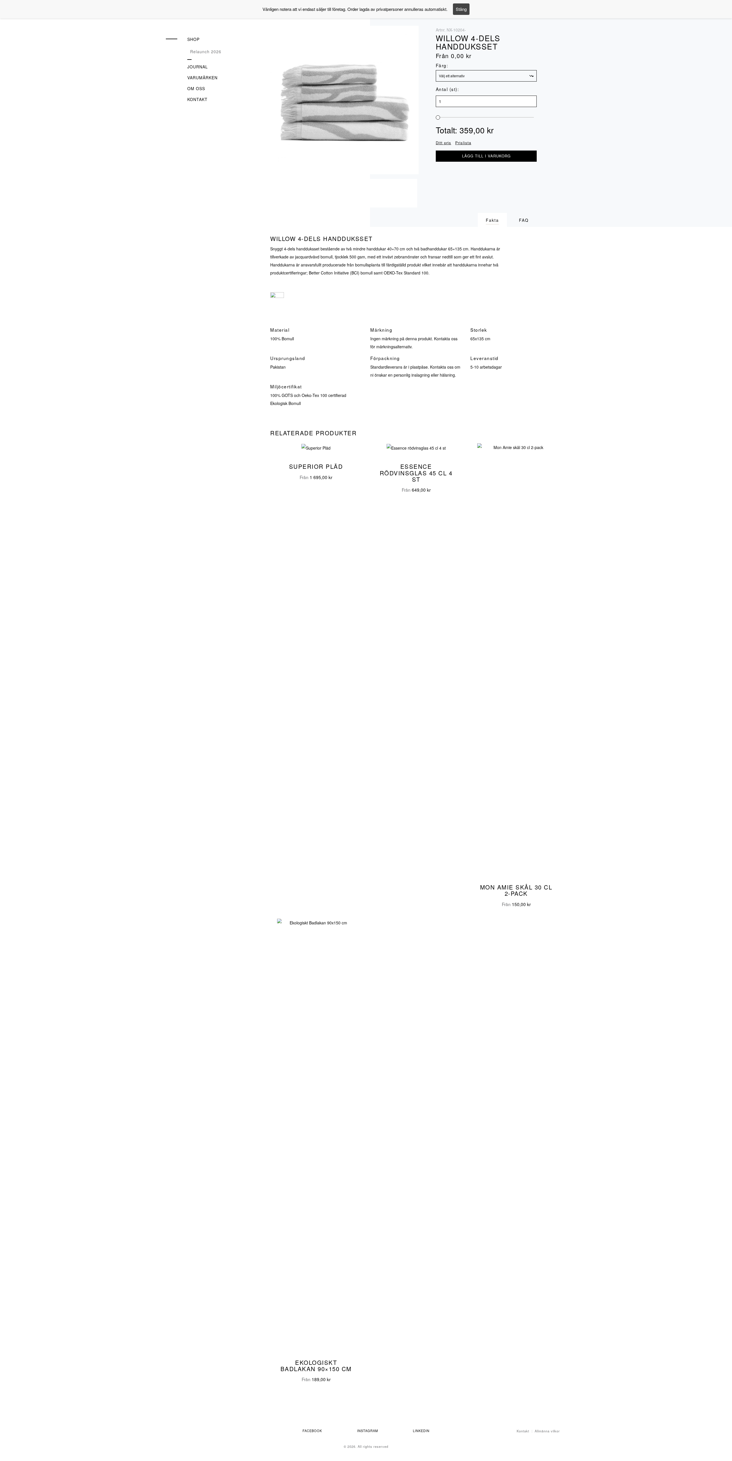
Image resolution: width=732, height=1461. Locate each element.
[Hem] (200, 19)
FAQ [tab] (524, 220)
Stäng (461, 9)
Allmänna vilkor (547, 1431)
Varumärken (202, 77)
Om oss (196, 88)
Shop (193, 39)
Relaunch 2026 (205, 51)
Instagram (367, 1430)
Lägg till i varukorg (486, 156)
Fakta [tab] (492, 220)
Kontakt (197, 99)
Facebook (312, 1430)
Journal (197, 67)
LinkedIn (421, 1430)
